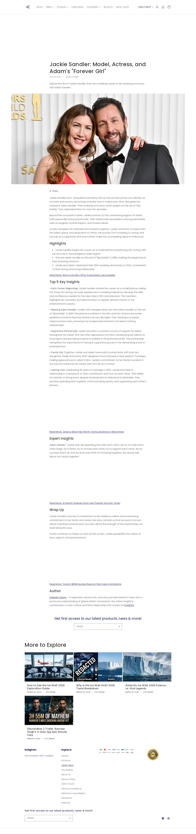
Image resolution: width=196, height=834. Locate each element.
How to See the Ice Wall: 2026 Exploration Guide (46, 687)
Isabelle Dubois (58, 597)
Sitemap (65, 802)
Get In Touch (67, 784)
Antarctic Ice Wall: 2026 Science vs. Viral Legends (145, 687)
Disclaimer (66, 798)
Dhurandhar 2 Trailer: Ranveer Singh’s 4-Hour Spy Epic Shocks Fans (47, 732)
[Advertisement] (98, 35)
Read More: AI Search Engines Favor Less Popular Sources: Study (85, 503)
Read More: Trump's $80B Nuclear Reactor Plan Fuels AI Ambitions (85, 584)
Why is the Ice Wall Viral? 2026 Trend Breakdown (95, 687)
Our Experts (67, 770)
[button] (50, 7)
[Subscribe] (119, 626)
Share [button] (55, 191)
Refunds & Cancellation (73, 793)
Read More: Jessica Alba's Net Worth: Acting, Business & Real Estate (87, 431)
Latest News (67, 765)
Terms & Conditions (71, 788)
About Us (66, 774)
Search (65, 755)
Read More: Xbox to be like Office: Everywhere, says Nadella (82, 275)
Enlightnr (129, 605)
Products (66, 760)
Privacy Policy (68, 779)
